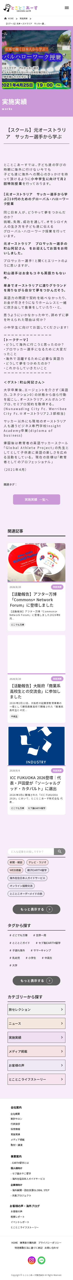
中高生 (14, 716)
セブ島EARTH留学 (36, 808)
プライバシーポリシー (50, 1242)
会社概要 (15, 1113)
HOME (11, 18)
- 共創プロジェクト (21, 1195)
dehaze (66, 8)
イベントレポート (20, 1222)
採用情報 (16, 1129)
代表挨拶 (15, 1123)
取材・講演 (16, 1144)
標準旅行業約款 (28, 1242)
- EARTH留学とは (20, 1162)
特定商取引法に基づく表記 (29, 1247)
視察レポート (18, 1216)
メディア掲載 (18, 1139)
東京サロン (16, 1118)
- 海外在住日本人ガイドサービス (28, 1178)
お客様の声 (16, 1211)
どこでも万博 (17, 624)
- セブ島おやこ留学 (21, 1173)
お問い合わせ (52, 1247)
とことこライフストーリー (25, 1227)
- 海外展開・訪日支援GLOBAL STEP (30, 1190)
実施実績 (23, 18)
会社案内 (16, 1107)
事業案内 (16, 1156)
